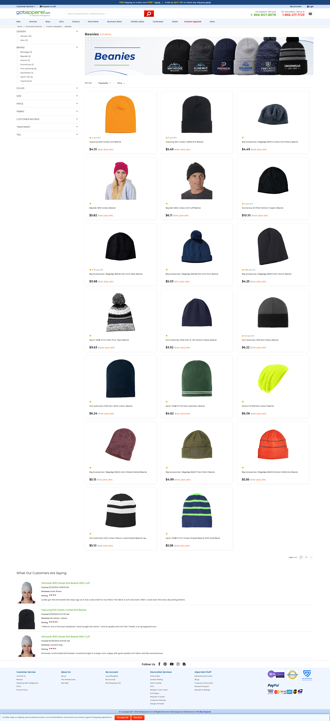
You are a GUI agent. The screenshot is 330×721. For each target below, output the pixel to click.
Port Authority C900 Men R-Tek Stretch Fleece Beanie (191, 340)
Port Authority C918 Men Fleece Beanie (260, 340)
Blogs (197, 679)
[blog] (184, 664)
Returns (19, 679)
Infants (76, 21)
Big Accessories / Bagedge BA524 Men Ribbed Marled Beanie (118, 472)
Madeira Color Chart (159, 690)
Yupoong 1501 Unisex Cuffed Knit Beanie (184, 142)
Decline (138, 717)
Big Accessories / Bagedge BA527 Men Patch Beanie (190, 472)
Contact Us (21, 676)
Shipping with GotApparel (27, 683)
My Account (295, 6)
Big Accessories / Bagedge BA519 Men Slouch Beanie (266, 274)
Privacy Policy (22, 690)
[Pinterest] (165, 664)
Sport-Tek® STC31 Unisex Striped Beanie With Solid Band (193, 538)
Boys (48, 21)
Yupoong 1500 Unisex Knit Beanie (105, 142)
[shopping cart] (310, 13)
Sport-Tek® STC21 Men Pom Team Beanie (109, 340)
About (63, 676)
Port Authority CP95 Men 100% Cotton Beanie (110, 406)
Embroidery (155, 676)
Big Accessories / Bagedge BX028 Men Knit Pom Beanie (192, 274)
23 (102, 34)
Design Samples (157, 703)
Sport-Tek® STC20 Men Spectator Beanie (185, 406)
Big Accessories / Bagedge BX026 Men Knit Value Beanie (116, 274)
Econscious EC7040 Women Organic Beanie (262, 208)
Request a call (49, 6)
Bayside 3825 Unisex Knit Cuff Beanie (183, 208)
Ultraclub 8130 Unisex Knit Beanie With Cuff (65, 583)
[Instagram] (178, 664)
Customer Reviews (158, 700)
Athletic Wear (138, 21)
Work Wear (93, 21)
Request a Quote (157, 696)
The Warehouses (68, 679)
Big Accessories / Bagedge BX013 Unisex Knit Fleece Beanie (270, 142)
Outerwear (158, 21)
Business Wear (114, 21)
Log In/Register (112, 676)
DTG (152, 686)
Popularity (103, 83)
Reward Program (202, 686)
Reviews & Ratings (202, 690)
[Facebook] (159, 664)
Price (119, 83)
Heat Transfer (156, 683)
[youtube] (172, 664)
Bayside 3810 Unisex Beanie (102, 208)
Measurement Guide (203, 676)
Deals (175, 21)
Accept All (122, 717)
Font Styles (154, 693)
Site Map (64, 683)
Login (311, 6)
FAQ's (18, 686)
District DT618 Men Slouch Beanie (258, 406)
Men (18, 21)
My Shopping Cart (113, 683)
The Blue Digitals (203, 712)
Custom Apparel (193, 21)
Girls (61, 21)
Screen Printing (156, 679)
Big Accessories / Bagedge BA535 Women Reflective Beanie (270, 472)
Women (33, 21)
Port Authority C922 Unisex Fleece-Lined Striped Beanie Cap (117, 538)
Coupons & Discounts (204, 683)
